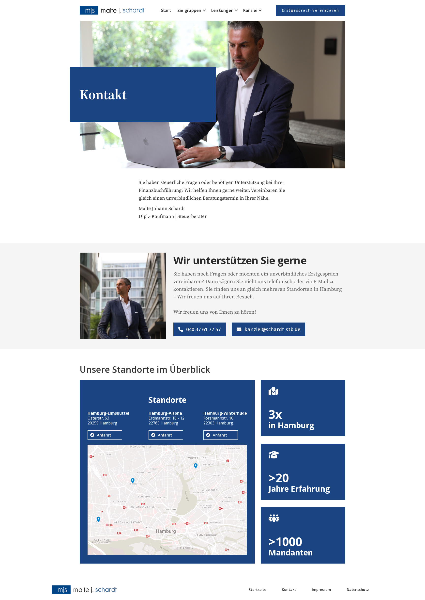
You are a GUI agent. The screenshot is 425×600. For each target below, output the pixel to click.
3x (275, 414)
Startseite (257, 589)
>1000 (285, 542)
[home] (113, 10)
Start (166, 10)
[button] (192, 10)
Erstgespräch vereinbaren (310, 10)
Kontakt (289, 589)
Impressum (321, 589)
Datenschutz (358, 589)
